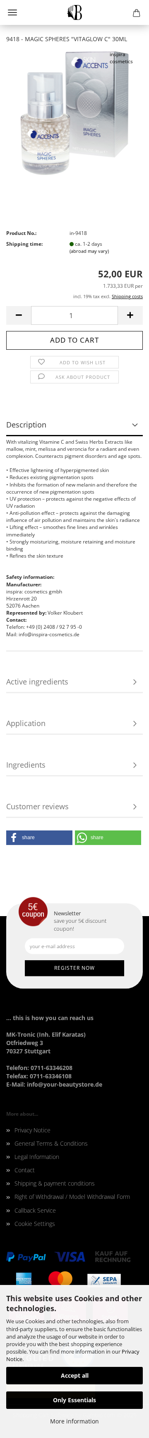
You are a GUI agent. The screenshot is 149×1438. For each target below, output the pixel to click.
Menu (12, 12)
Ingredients (26, 765)
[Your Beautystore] (75, 12)
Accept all (75, 1375)
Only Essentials (74, 1400)
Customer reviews (37, 806)
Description (26, 425)
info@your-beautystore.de (64, 1084)
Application (26, 723)
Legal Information (36, 1157)
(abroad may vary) (89, 251)
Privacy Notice (32, 1130)
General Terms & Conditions (51, 1143)
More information (74, 1421)
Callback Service (35, 1210)
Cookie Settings (34, 1224)
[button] (39, 837)
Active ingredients (37, 682)
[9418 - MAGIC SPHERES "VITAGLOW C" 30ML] (74, 112)
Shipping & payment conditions (54, 1183)
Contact (24, 1170)
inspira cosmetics (121, 58)
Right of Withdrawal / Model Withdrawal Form (72, 1197)
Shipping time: (24, 243)
